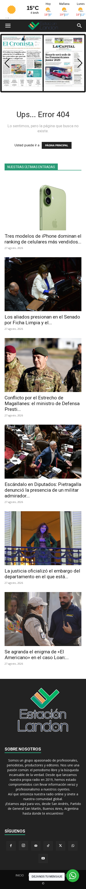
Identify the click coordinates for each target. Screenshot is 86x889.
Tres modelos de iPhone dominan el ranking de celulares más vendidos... (43, 239)
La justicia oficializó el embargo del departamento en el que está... (42, 573)
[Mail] (35, 845)
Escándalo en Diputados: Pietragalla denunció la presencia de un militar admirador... (43, 490)
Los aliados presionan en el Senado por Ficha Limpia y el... (42, 319)
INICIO (20, 875)
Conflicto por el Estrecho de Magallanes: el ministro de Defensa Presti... (42, 403)
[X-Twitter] (60, 845)
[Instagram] (23, 845)
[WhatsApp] (73, 845)
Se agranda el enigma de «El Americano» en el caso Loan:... (37, 654)
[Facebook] (11, 845)
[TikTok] (48, 845)
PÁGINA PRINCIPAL (56, 145)
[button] (7, 26)
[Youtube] (43, 858)
